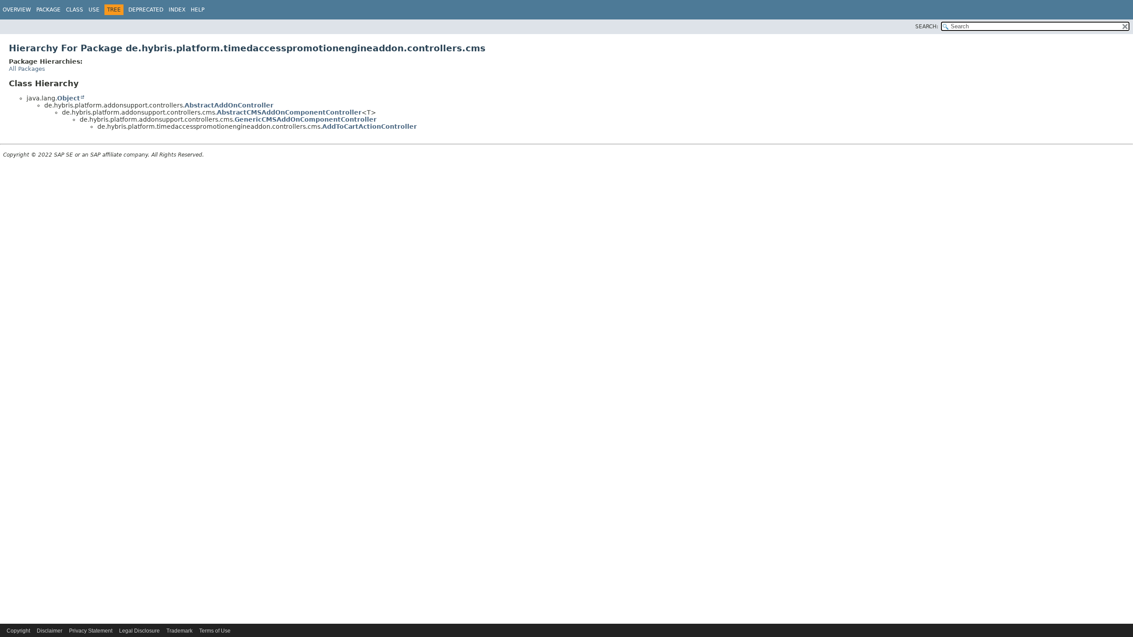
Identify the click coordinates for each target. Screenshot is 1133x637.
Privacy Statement (90, 631)
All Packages (27, 68)
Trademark (179, 631)
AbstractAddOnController (229, 105)
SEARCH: (926, 26)
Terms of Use (215, 631)
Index (177, 10)
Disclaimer (49, 631)
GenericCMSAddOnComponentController (306, 119)
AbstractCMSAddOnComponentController (289, 112)
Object (68, 98)
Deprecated (145, 10)
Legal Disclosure (139, 631)
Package (48, 10)
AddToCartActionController (369, 126)
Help (197, 10)
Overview (17, 10)
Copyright (18, 631)
